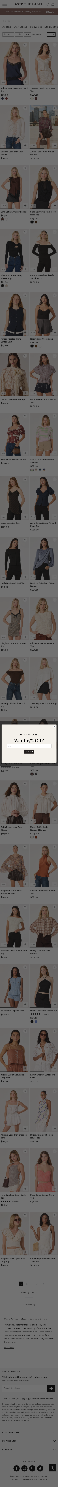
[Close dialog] (54, 726)
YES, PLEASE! (29, 751)
